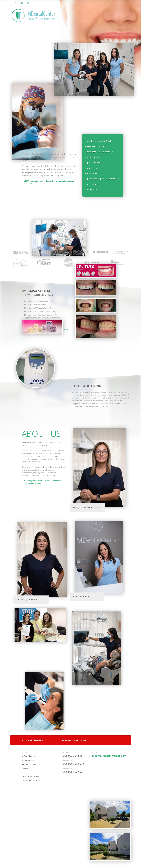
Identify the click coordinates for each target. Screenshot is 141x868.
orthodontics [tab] (93, 189)
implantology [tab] (93, 173)
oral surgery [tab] (93, 168)
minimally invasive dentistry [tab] (100, 151)
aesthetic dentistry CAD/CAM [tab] (100, 141)
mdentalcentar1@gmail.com (109, 756)
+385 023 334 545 (72, 756)
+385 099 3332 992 (73, 764)
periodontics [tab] (93, 184)
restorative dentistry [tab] (97, 146)
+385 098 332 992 (72, 772)
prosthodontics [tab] (94, 162)
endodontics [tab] (93, 157)
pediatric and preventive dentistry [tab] (103, 178)
